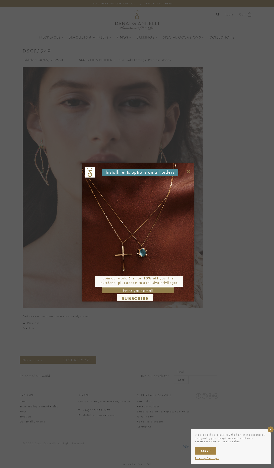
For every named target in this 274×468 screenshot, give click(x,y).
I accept (205, 451)
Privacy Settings (207, 458)
